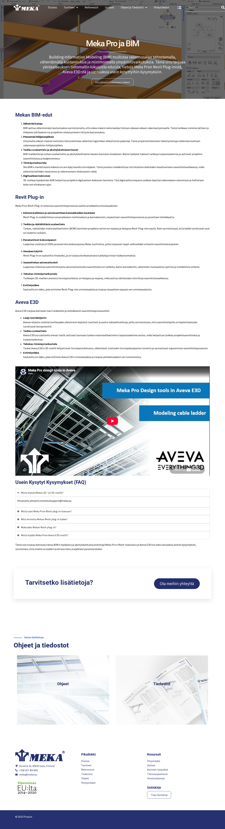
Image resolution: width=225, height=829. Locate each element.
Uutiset (109, 7)
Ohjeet (63, 684)
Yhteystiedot (161, 7)
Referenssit (91, 7)
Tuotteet (69, 7)
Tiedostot (161, 684)
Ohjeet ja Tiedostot (132, 7)
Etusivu (52, 7)
